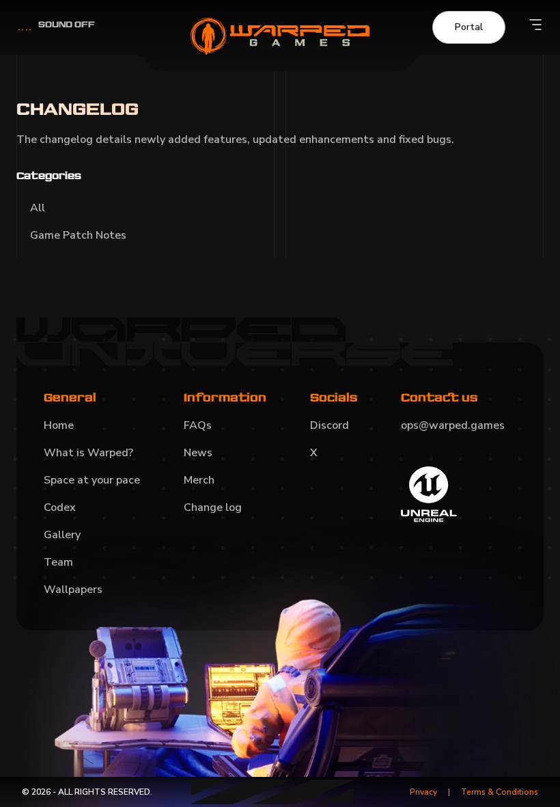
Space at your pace (92, 480)
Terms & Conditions (499, 791)
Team (58, 562)
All (37, 207)
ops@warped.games (453, 425)
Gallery (62, 534)
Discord (329, 425)
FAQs (198, 425)
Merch (199, 480)
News (198, 452)
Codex (60, 507)
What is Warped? (88, 452)
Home (59, 425)
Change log (213, 507)
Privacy (423, 791)
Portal (469, 27)
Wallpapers (73, 589)
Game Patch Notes (78, 235)
